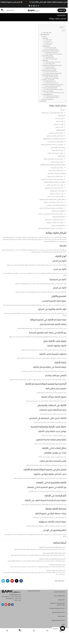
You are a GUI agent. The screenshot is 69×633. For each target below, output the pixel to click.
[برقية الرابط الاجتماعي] (29, 6)
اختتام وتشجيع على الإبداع (48, 99)
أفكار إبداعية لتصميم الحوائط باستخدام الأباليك (52, 65)
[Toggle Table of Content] (62, 30)
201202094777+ (6, 596)
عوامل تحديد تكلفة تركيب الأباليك (51, 76)
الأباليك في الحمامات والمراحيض (49, 70)
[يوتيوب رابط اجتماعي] (6, 604)
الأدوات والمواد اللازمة (49, 57)
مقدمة (44, 36)
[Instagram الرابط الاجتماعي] (9, 604)
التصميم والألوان (46, 46)
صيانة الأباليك (45, 60)
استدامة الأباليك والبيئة (48, 94)
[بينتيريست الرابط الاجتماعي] (34, 6)
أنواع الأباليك (45, 38)
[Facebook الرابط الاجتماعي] (38, 6)
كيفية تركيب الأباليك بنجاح (48, 55)
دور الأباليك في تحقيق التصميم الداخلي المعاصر (54, 89)
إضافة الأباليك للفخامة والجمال (51, 52)
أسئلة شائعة (43, 101)
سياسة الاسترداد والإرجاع (34, 591)
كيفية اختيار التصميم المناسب (50, 47)
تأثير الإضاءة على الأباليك (48, 91)
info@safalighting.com (15, 594)
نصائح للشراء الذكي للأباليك (49, 80)
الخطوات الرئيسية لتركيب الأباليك (51, 59)
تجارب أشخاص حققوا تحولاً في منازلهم (53, 86)
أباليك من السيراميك (49, 43)
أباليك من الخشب (48, 39)
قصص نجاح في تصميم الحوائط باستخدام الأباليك (53, 84)
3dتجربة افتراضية (10, 10)
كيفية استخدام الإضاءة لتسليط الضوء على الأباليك (55, 92)
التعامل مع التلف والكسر (50, 63)
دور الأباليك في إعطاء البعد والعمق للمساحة (53, 54)
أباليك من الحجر (48, 41)
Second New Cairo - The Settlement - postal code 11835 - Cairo (13, 598)
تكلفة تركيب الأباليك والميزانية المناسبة (50, 75)
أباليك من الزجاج (48, 44)
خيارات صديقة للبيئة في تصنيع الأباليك (53, 96)
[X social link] (36, 6)
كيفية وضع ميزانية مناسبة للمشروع (52, 78)
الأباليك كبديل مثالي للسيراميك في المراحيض (53, 73)
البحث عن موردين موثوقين (51, 81)
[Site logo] (34, 10)
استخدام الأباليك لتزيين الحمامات (51, 71)
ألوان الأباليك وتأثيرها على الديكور (51, 49)
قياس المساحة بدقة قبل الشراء (52, 83)
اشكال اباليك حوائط (61, 15)
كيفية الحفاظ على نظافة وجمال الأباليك (52, 62)
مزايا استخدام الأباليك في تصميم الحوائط (51, 51)
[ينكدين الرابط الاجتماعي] (32, 6)
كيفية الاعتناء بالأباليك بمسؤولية (52, 97)
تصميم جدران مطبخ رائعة (50, 67)
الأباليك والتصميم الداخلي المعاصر (50, 88)
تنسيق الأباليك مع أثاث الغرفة (50, 68)
